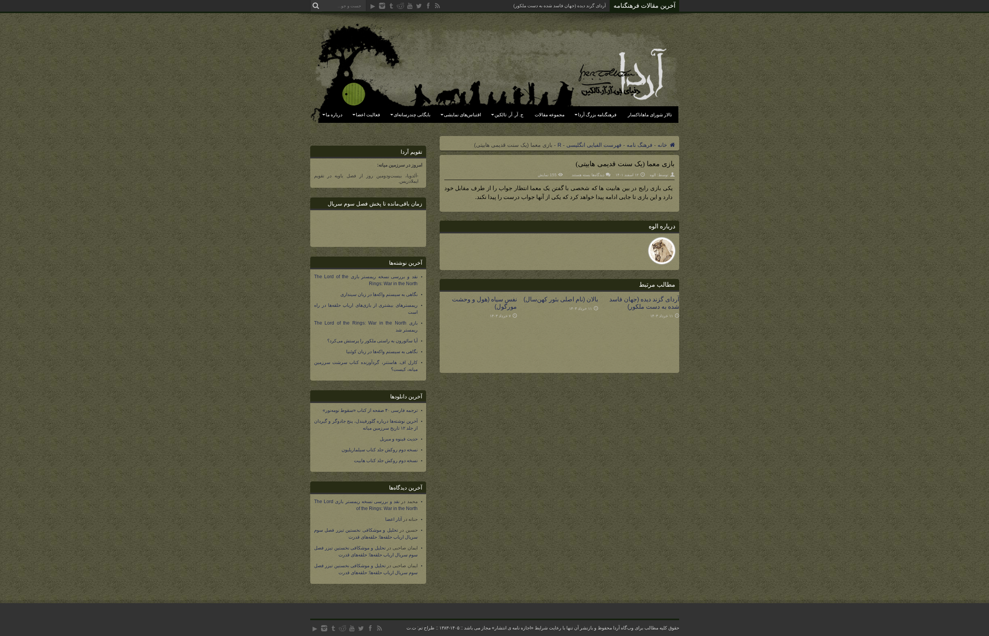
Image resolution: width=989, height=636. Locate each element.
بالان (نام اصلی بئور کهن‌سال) (560, 299)
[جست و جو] (316, 6)
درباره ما (334, 114)
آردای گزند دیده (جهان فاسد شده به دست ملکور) (559, 6)
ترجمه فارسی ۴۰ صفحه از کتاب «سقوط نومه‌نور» (370, 410)
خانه (663, 145)
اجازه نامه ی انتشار (512, 628)
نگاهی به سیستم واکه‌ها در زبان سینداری (379, 294)
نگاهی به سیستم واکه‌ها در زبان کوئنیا (382, 351)
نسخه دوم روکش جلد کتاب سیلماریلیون (380, 449)
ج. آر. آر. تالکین (508, 114)
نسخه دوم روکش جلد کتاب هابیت (386, 460)
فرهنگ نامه (640, 145)
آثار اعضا (393, 519)
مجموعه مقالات (549, 114)
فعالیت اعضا (368, 114)
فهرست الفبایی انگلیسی (594, 145)
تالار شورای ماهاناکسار (650, 114)
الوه (653, 175)
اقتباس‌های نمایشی (462, 114)
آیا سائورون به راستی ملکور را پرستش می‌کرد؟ (372, 341)
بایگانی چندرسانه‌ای (412, 114)
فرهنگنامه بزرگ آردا (597, 114)
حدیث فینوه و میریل (399, 439)
